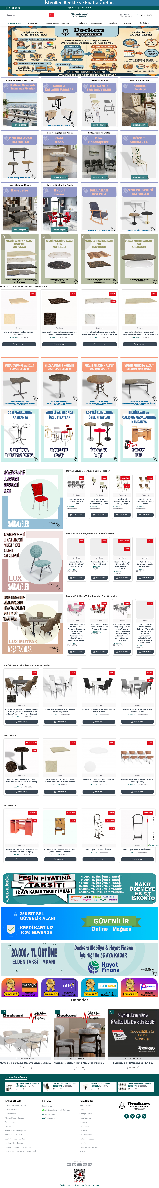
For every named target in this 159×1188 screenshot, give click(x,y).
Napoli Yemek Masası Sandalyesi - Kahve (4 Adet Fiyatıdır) (76, 565)
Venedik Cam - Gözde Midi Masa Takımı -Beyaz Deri (60, 710)
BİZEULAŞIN (153, 830)
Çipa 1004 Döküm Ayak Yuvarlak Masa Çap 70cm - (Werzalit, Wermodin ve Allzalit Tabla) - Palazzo (28, 1084)
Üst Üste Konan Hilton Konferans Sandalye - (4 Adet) (65, 1084)
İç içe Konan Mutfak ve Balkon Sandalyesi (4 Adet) (122, 501)
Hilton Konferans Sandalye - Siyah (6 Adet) (140, 1084)
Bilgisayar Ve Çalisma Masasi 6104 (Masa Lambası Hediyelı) (60, 850)
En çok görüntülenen (16, 1077)
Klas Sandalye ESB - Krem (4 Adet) (122, 563)
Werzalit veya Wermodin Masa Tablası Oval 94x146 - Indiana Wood (19, 333)
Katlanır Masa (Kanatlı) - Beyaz (103, 1084)
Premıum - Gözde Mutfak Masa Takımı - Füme (137, 710)
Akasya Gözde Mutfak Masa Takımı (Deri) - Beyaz (98, 710)
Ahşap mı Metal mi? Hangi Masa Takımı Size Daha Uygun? (79, 1063)
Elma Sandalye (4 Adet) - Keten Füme (99, 501)
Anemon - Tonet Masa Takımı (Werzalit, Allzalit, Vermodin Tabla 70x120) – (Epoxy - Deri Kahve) (76, 630)
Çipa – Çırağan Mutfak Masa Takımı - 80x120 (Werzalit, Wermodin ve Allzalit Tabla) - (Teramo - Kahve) (21, 711)
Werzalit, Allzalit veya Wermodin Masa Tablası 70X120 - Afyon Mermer (140, 333)
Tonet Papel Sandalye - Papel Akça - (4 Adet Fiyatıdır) (145, 565)
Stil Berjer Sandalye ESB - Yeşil (99, 564)
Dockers (19, 328)
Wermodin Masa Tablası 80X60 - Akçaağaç (59, 333)
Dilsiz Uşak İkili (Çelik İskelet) (98, 849)
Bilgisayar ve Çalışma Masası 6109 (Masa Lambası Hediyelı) (21, 850)
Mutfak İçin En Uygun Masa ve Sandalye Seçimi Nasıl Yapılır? (25, 1063)
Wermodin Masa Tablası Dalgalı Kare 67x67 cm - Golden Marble (60, 780)
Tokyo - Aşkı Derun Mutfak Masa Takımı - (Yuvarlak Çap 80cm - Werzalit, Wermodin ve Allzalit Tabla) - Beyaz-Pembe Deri (99, 632)
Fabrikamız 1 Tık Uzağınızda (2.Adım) (133, 1063)
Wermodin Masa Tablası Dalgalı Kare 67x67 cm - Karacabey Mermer (99, 333)
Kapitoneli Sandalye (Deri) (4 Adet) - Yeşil (145, 501)
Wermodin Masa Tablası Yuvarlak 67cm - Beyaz (98, 780)
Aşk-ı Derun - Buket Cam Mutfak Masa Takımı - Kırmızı (122, 626)
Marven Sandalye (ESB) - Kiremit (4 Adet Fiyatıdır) (137, 780)
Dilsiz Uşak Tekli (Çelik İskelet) (137, 849)
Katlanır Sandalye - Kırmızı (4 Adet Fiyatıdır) (76, 501)
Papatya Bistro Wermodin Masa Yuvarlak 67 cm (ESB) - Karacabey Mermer (21, 781)
